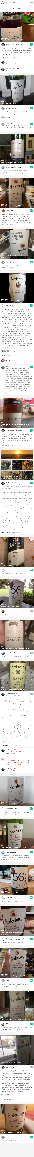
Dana (8, 1094)
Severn (7, 445)
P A (6, 758)
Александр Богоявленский (15, 939)
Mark (2, 445)
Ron (2, 1099)
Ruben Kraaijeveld (11, 808)
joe (16, 351)
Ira (4, 355)
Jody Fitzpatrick (11, 852)
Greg (7, 1099)
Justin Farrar (10, 210)
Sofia (2, 532)
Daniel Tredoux (10, 570)
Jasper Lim (9, 897)
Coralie (9, 117)
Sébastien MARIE (11, 108)
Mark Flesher (10, 305)
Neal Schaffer (10, 1067)
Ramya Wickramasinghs (13, 167)
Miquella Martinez (11, 653)
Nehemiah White (11, 262)
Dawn (6, 532)
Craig (2, 745)
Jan (6, 57)
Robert (8, 1137)
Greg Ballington (10, 693)
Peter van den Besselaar (13, 44)
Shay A (7, 366)
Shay (13, 351)
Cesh (7, 980)
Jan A (6, 62)
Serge (2, 57)
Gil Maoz (8, 1024)
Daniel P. (7, 745)
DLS (7, 611)
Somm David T (9, 360)
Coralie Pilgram (9, 123)
